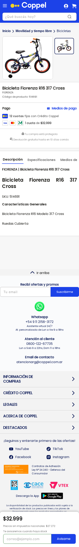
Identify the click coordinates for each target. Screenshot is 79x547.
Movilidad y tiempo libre (34, 31)
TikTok (58, 449)
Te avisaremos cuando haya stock (25, 531)
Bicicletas (64, 31)
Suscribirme (65, 292)
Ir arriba (42, 273)
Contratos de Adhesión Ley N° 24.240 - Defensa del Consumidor (48, 469)
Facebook (23, 457)
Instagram (61, 457)
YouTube (22, 449)
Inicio (6, 31)
